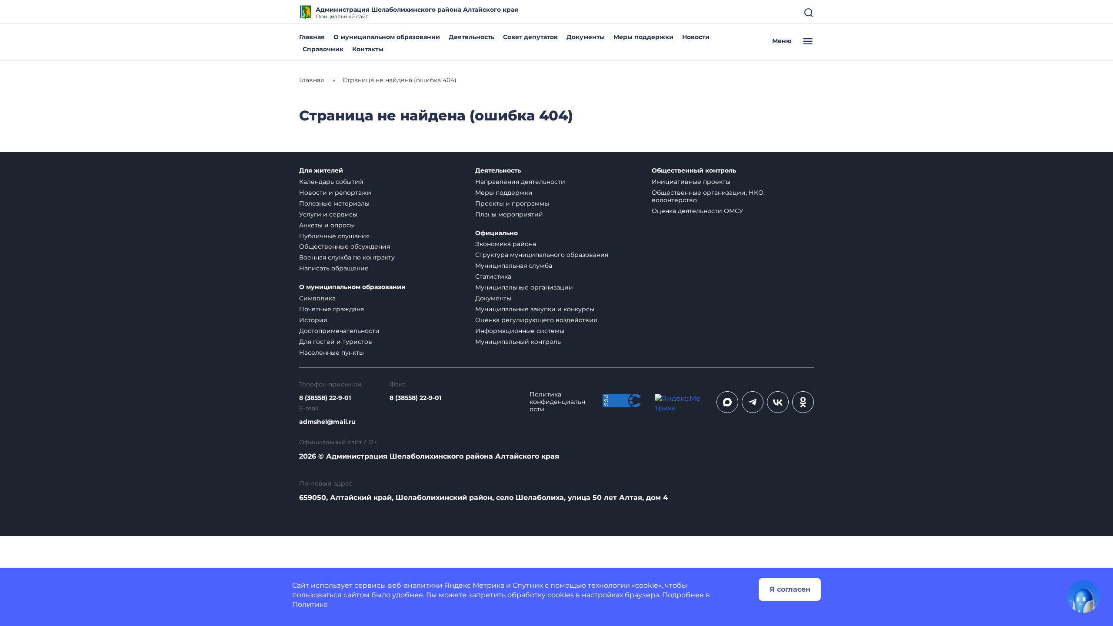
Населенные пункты (331, 352)
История (313, 320)
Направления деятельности (520, 182)
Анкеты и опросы (327, 225)
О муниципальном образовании (386, 37)
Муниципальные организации (524, 287)
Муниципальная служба (513, 266)
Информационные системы (519, 331)
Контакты (367, 49)
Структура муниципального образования (541, 255)
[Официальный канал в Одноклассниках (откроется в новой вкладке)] (803, 402)
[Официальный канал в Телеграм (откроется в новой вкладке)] (752, 402)
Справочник (323, 49)
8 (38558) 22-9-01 (325, 398)
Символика (317, 298)
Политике (310, 604)
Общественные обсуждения (344, 246)
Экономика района (505, 244)
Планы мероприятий (509, 214)
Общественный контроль (694, 170)
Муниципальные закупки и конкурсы (534, 309)
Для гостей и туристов (335, 342)
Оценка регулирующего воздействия (536, 320)
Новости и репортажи (335, 192)
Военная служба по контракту (347, 257)
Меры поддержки (643, 37)
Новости (696, 37)
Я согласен (790, 589)
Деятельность (471, 37)
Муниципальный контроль (518, 342)
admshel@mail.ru (327, 422)
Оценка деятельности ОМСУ (697, 211)
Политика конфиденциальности (557, 402)
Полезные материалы (334, 203)
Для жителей (321, 170)
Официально (496, 233)
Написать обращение (334, 268)
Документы (585, 37)
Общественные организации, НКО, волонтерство (708, 196)
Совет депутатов (530, 37)
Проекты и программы (512, 203)
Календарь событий (331, 182)
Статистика (493, 276)
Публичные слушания (334, 236)
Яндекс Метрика (474, 585)
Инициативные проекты (691, 182)
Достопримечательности (339, 331)
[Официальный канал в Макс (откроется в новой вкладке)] (727, 402)
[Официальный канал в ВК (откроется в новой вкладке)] (778, 402)
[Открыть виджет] (1083, 596)
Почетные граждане (331, 309)
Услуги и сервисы (328, 214)
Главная (312, 37)
